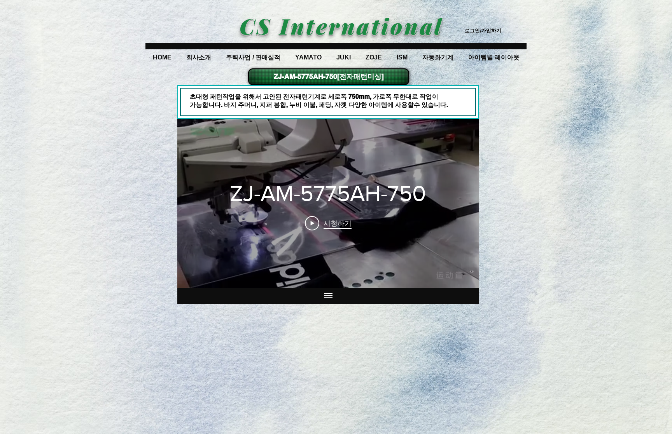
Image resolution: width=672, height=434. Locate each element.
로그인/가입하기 (483, 30)
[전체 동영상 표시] (328, 296)
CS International (341, 25)
